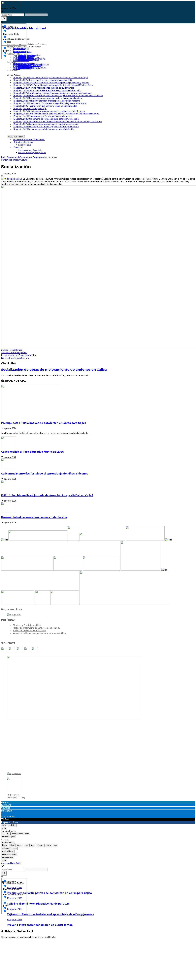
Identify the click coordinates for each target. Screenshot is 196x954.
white (12, 845)
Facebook (6, 804)
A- (3, 834)
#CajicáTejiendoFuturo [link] (11, 350)
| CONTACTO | (13, 795)
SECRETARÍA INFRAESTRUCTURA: (29, 139)
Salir (4, 828)
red (32, 845)
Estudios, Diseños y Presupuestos (32, 153)
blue (26, 845)
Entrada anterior (18, 355)
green (19, 845)
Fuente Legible (8, 837)
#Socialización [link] (14, 179)
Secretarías (12, 157)
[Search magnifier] (4, 18)
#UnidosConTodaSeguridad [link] (14, 352)
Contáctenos (8, 816)
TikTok (5, 819)
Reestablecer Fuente (20, 834)
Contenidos (38, 157)
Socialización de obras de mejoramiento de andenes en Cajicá (54, 370)
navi (55, 845)
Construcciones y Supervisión (30, 150)
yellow (48, 845)
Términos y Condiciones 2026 (27, 625)
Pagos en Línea (9, 822)
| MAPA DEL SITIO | (16, 797)
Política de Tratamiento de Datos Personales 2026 (36, 628)
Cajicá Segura (15, 358)
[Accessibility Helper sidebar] (9, 825)
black (4, 845)
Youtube (5, 807)
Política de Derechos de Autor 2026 (29, 630)
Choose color (8, 842)
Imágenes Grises (9, 854)
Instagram (6, 810)
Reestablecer (7, 851)
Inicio (3, 157)
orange (40, 845)
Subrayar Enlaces (9, 848)
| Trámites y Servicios (23, 142)
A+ (8, 834)
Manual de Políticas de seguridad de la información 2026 (39, 633)
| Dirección (18, 147)
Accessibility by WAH (11, 863)
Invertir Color (7, 857)
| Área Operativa (24, 145)
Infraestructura (25, 157)
